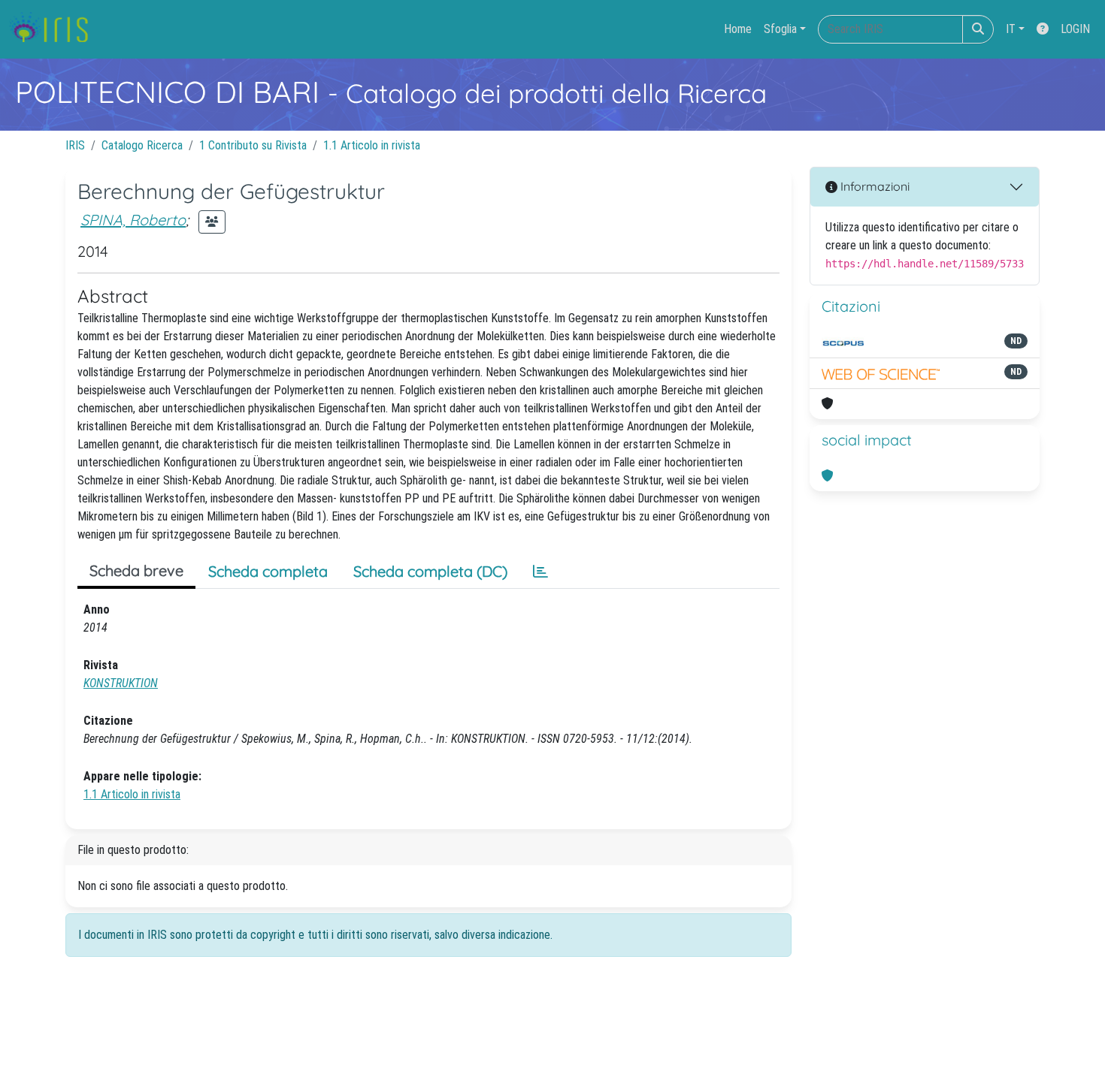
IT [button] (1011, 29)
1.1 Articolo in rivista (371, 145)
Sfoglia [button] (780, 29)
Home (738, 29)
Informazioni (873, 186)
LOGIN (1075, 29)
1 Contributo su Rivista (253, 145)
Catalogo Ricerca (142, 145)
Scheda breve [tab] (136, 570)
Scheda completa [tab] (268, 571)
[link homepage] (54, 29)
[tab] (540, 571)
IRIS (75, 145)
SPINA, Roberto (133, 219)
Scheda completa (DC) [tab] (430, 571)
